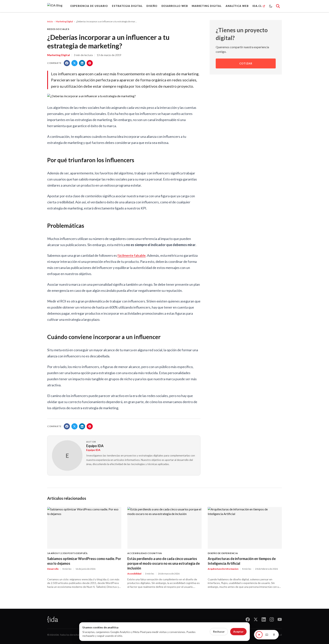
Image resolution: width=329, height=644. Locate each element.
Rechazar (219, 631)
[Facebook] (248, 619)
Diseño (151, 5)
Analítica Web (237, 5)
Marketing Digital (207, 5)
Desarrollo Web (174, 5)
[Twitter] (256, 619)
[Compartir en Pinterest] (90, 63)
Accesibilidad (134, 573)
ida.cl (279, 634)
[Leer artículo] (259, 634)
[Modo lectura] (267, 635)
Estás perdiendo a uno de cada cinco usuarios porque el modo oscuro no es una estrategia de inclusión (163, 563)
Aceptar (238, 631)
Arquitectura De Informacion (223, 568)
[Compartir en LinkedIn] (82, 63)
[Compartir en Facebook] (67, 63)
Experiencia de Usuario (89, 5)
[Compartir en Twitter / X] (74, 63)
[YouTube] (280, 619)
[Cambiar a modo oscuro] (270, 6)
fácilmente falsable (131, 255)
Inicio (50, 21)
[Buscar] (278, 6)
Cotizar (245, 63)
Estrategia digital (127, 5)
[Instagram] (272, 619)
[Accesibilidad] (274, 635)
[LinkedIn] (264, 619)
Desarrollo (53, 568)
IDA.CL (257, 5)
